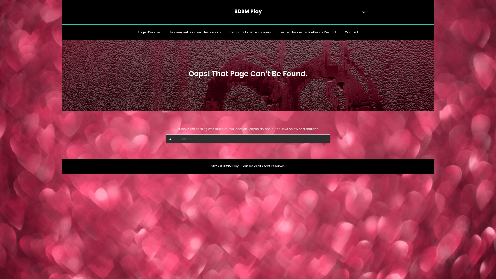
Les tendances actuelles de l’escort (307, 32)
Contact (351, 32)
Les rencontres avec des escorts (196, 32)
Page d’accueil (149, 32)
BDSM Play (248, 11)
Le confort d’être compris (250, 32)
